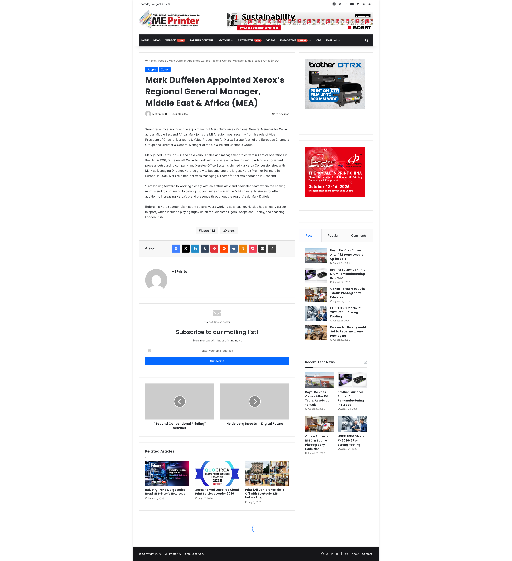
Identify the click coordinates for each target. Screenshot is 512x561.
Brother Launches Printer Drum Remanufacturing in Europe (348, 274)
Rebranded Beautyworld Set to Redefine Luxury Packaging (348, 331)
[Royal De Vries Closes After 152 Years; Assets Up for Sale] (316, 255)
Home (152, 60)
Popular (333, 235)
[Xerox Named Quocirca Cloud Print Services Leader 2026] (217, 473)
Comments (359, 235)
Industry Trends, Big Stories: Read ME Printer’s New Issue (165, 492)
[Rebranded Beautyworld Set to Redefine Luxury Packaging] (316, 332)
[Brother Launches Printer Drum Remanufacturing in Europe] (316, 275)
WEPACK (174, 40)
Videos (270, 40)
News (157, 40)
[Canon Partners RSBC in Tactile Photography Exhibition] (316, 294)
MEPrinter (158, 113)
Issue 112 (208, 231)
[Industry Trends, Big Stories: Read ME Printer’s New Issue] (167, 473)
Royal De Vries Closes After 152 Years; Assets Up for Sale (346, 254)
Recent (310, 235)
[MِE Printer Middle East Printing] (171, 19)
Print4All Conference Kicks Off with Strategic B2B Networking (264, 493)
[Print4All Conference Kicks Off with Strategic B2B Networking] (267, 473)
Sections (224, 40)
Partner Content (201, 40)
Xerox (164, 69)
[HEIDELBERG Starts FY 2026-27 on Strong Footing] (316, 313)
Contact (367, 553)
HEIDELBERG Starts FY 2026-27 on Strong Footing (345, 312)
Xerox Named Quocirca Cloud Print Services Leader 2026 (217, 492)
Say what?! (249, 40)
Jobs (318, 40)
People (162, 60)
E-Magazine (293, 40)
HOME (145, 40)
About (355, 553)
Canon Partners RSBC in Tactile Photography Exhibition (347, 293)
